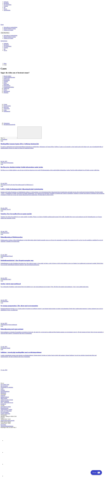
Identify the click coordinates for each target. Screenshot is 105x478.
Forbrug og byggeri (8, 30)
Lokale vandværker (5, 413)
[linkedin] (15, 440)
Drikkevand (6, 78)
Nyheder (6, 6)
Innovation (6, 84)
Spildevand (6, 88)
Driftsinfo (6, 2)
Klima (5, 83)
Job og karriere (4, 386)
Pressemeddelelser (5, 391)
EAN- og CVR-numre (6, 410)
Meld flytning (4, 398)
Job (4, 7)
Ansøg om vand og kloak (7, 399)
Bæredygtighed (7, 76)
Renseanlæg (7, 80)
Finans (5, 89)
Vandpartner (7, 123)
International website (6, 406)
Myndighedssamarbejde (9, 124)
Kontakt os (3, 404)
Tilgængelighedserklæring (7, 426)
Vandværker (7, 108)
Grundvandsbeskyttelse (9, 77)
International (7, 91)
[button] (5, 33)
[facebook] (15, 452)
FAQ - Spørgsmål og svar (7, 402)
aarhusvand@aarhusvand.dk (7, 420)
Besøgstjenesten (4, 408)
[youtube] (15, 476)
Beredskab (6, 3)
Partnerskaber (7, 85)
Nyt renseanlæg (7, 4)
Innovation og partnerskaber (10, 27)
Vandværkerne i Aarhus (6, 409)
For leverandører (5, 412)
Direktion (6, 92)
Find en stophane (5, 401)
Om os (5, 8)
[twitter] (15, 464)
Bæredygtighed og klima (10, 28)
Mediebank (3, 393)
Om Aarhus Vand (5, 384)
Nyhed (5, 104)
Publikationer (7, 111)
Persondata (3, 424)
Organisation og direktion (7, 387)
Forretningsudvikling (9, 87)
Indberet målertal (5, 397)
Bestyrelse (6, 107)
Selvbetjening (7, 10)
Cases (5, 110)
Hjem (5, 63)
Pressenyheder (7, 105)
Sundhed (6, 81)
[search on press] (29, 133)
